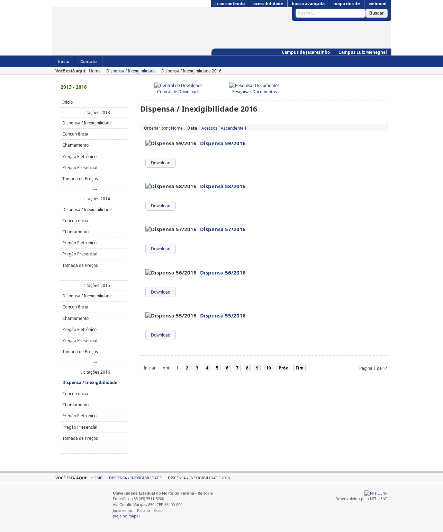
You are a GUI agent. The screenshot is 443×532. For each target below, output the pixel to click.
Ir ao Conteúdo (230, 4)
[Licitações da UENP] (173, 34)
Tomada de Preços (80, 179)
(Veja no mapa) (126, 515)
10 (268, 368)
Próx (283, 368)
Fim (300, 368)
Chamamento (75, 145)
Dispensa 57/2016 (223, 229)
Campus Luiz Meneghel (362, 52)
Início (67, 102)
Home (95, 71)
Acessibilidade (268, 4)
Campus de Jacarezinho (306, 52)
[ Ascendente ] (232, 128)
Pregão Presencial (79, 168)
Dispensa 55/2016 (223, 315)
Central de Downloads (178, 92)
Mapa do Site (346, 4)
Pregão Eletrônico (79, 156)
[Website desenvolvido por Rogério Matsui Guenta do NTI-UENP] (376, 493)
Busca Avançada (308, 4)
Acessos (209, 128)
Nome (177, 128)
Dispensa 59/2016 (223, 143)
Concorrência (75, 134)
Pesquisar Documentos (254, 92)
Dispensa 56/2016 (223, 272)
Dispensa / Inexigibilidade (131, 71)
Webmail (378, 4)
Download (160, 163)
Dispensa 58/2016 (223, 186)
